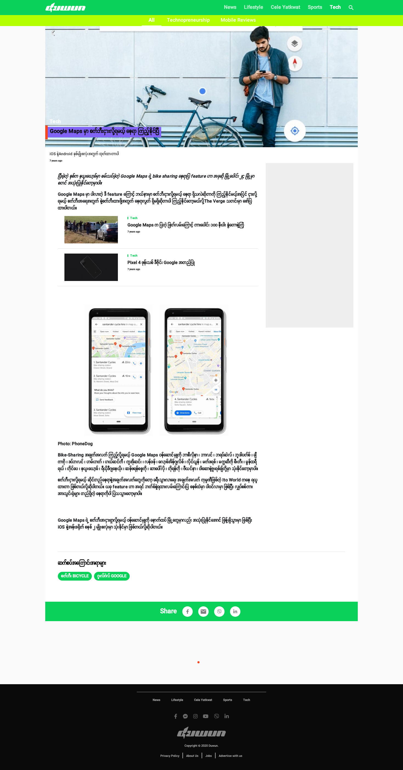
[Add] (187, 611)
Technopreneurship (188, 20)
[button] (75, 576)
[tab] (151, 20)
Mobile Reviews (238, 20)
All (152, 20)
